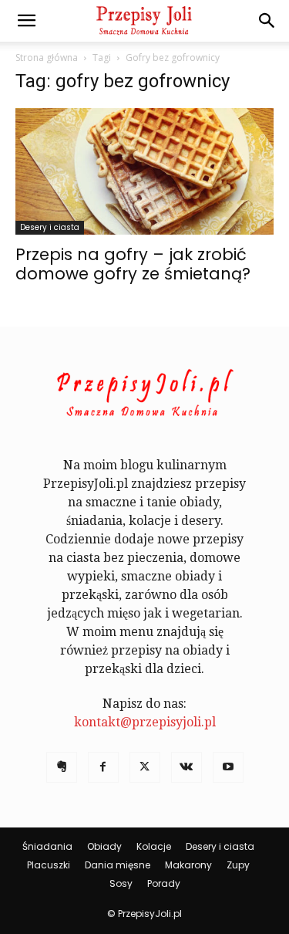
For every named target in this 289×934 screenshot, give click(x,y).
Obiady (104, 846)
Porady (163, 883)
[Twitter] (144, 767)
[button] (26, 21)
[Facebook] (103, 767)
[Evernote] (61, 767)
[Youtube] (228, 767)
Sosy (121, 883)
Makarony (188, 864)
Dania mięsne (117, 864)
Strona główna (46, 57)
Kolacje (153, 846)
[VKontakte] (186, 767)
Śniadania (47, 846)
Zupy (238, 864)
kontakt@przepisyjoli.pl (145, 722)
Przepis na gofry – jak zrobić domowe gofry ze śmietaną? (132, 264)
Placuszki (48, 864)
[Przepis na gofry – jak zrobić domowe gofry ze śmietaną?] (144, 171)
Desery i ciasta (49, 227)
